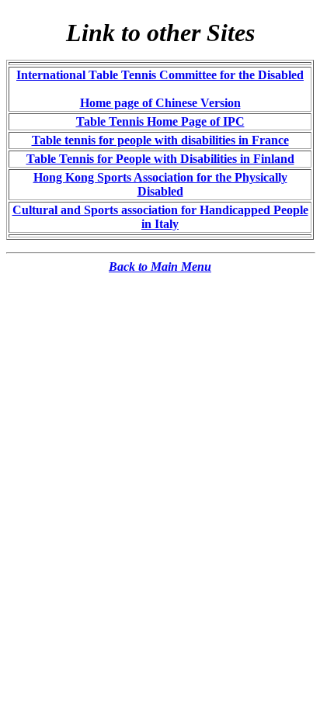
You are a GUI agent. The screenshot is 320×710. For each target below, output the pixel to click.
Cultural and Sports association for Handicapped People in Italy (160, 216)
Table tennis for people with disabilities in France (160, 140)
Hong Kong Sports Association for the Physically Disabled (160, 184)
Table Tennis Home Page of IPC (160, 121)
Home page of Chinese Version (160, 102)
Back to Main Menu (160, 266)
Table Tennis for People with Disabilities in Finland (160, 158)
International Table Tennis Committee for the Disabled (160, 74)
